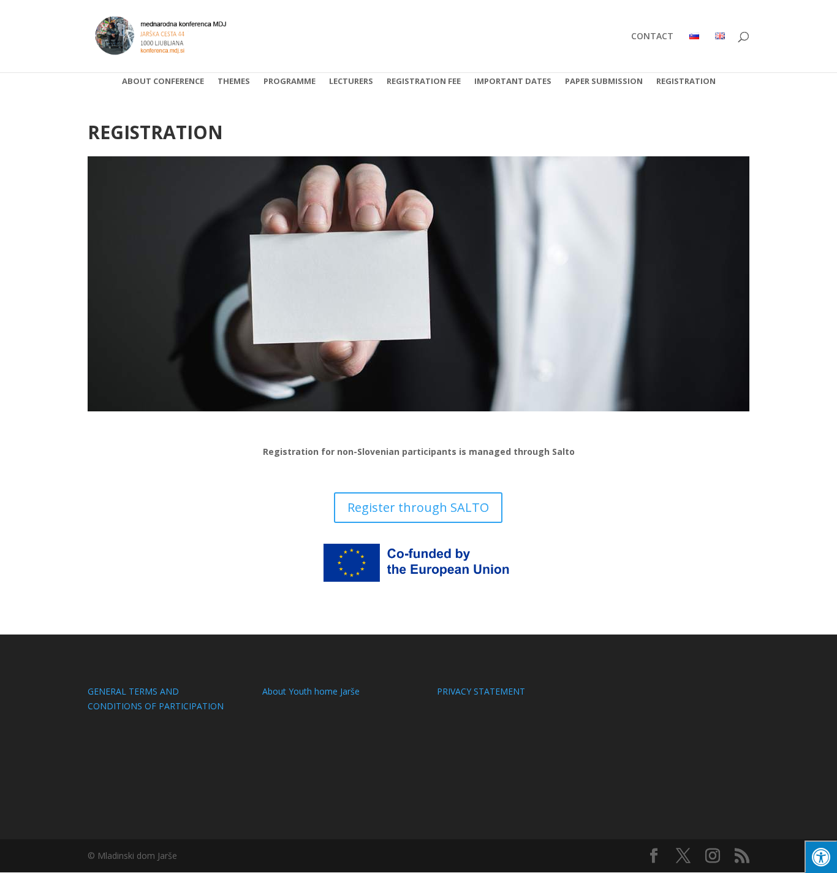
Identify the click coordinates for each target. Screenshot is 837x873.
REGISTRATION (686, 81)
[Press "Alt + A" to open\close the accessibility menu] (821, 857)
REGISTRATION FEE (424, 81)
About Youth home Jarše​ (311, 691)
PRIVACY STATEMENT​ (481, 691)
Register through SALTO (418, 507)
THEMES (234, 81)
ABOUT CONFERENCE (163, 81)
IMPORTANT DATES (512, 81)
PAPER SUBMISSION (604, 81)
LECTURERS (351, 81)
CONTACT (652, 37)
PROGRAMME (289, 81)
